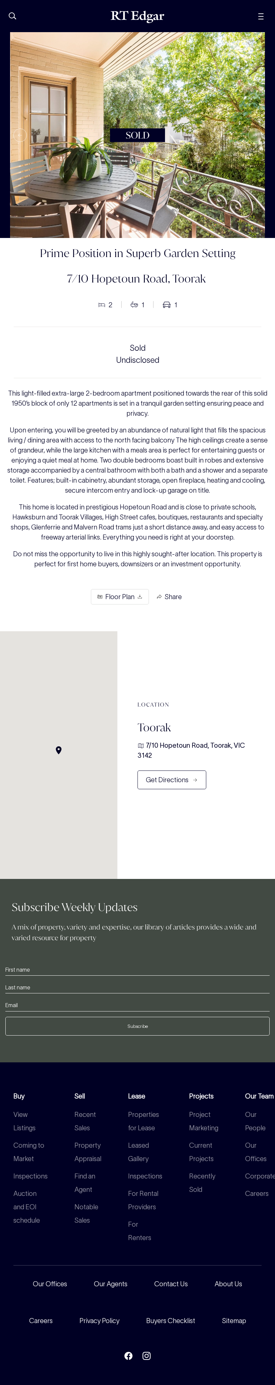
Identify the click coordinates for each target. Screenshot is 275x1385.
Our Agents (110, 1284)
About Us (228, 1284)
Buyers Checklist (170, 1320)
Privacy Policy (99, 1320)
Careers (257, 1193)
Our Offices (50, 1284)
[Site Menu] (261, 15)
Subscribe (137, 1026)
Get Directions (167, 780)
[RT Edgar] (137, 17)
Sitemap (234, 1320)
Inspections (30, 1176)
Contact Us (171, 1284)
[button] (20, 135)
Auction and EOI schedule (26, 1207)
